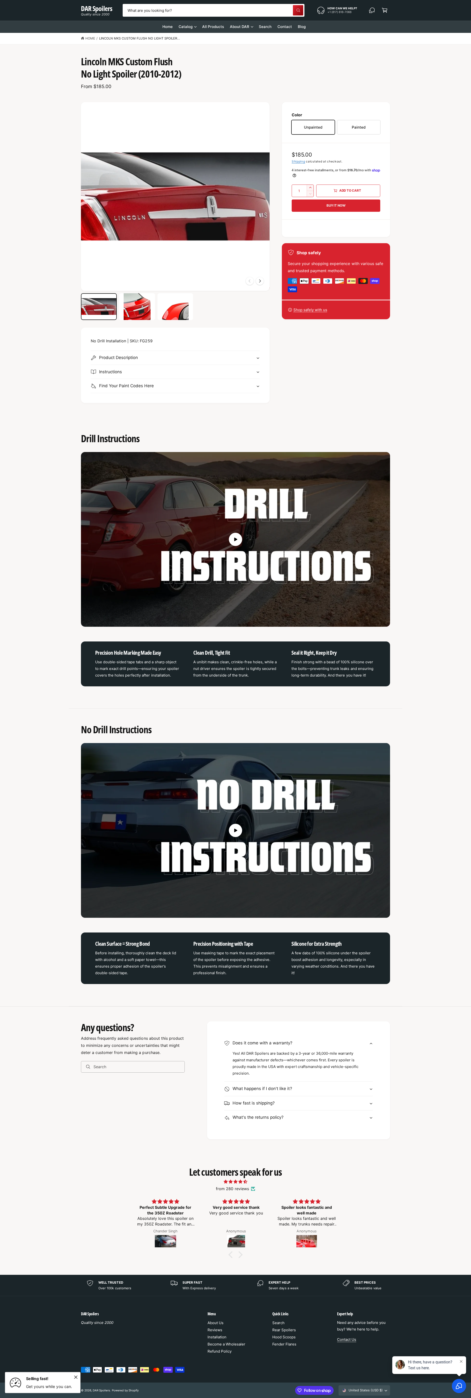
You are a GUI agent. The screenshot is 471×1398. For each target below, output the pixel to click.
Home (90, 38)
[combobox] (213, 10)
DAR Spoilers (101, 1390)
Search (278, 1322)
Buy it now (336, 205)
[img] (235, 1181)
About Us (215, 1322)
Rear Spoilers (284, 1330)
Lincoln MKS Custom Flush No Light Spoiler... (139, 38)
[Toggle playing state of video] (235, 539)
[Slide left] (250, 281)
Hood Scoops (284, 1337)
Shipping (298, 161)
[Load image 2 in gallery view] (137, 306)
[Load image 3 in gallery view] (175, 306)
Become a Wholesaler (226, 1344)
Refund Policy (220, 1351)
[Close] (76, 1377)
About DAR (239, 26)
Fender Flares (284, 1344)
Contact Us (346, 1339)
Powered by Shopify (125, 1390)
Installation (217, 1337)
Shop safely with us (310, 309)
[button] (384, 10)
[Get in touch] (372, 10)
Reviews (215, 1330)
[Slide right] (260, 281)
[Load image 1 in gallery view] (99, 306)
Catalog (186, 26)
